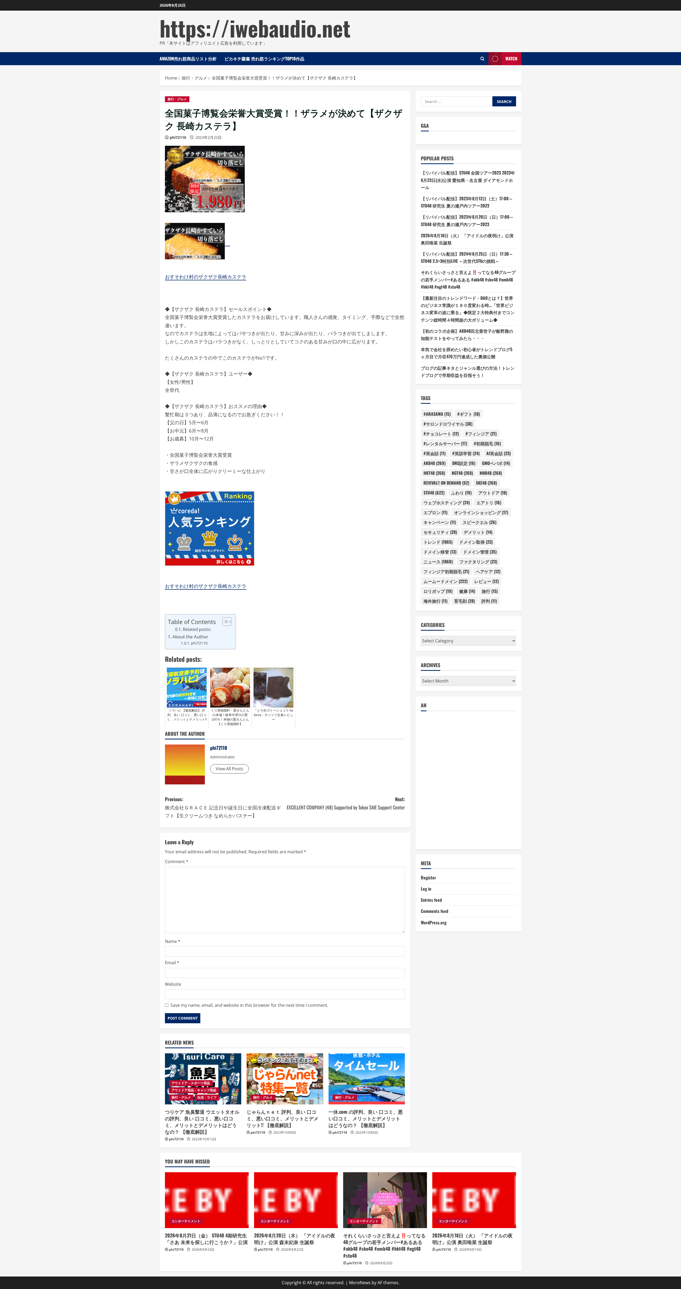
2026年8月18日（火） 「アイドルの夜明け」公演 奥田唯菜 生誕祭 (472, 1238)
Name (172, 941)
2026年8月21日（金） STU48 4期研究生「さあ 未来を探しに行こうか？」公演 (206, 1238)
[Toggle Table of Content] (224, 621)
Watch (511, 58)
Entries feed (431, 900)
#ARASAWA (437, 414)
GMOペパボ (496, 463)
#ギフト (468, 414)
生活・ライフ (207, 1097)
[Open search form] (482, 58)
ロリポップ (437, 591)
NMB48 (491, 473)
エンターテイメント (186, 1221)
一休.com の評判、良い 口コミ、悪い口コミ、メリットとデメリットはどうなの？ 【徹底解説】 (366, 1118)
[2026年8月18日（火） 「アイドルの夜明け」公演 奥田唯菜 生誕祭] (474, 1200)
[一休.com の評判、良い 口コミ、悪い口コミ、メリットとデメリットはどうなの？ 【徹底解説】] (367, 1078)
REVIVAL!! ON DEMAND (446, 483)
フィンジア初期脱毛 (446, 571)
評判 (489, 601)
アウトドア (492, 492)
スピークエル (479, 522)
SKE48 (486, 483)
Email (172, 963)
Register (428, 877)
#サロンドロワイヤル (447, 424)
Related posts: (197, 629)
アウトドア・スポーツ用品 (191, 1083)
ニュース (438, 561)
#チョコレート (441, 433)
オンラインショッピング (481, 512)
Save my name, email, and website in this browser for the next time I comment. (249, 1005)
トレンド (437, 542)
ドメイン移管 (439, 551)
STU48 (434, 492)
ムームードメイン (445, 581)
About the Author (190, 637)
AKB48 (434, 463)
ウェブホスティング (446, 502)
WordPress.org (433, 922)
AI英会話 (498, 453)
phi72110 (178, 137)
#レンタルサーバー (445, 443)
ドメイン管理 (480, 551)
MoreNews (360, 1283)
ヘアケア (488, 571)
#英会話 (434, 453)
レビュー (486, 581)
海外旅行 (435, 601)
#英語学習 (466, 453)
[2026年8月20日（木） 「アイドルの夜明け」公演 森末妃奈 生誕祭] (296, 1200)
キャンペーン (439, 522)
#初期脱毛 (487, 443)
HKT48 (434, 473)
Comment (176, 861)
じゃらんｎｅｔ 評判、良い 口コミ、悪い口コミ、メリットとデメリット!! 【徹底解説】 (282, 1118)
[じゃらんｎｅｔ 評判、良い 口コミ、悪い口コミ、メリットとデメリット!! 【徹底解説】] (285, 1078)
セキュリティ (440, 532)
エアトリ (488, 502)
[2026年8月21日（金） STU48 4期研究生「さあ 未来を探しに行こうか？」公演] (207, 1200)
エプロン (435, 512)
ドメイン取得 (476, 542)
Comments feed (434, 911)
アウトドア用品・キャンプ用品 (194, 1090)
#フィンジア (481, 433)
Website (173, 984)
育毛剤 (464, 601)
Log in (426, 888)
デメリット (478, 532)
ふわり (461, 492)
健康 (467, 591)
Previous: (223, 807)
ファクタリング (478, 561)
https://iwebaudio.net (255, 28)
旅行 (490, 591)
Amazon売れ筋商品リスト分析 (188, 58)
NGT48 (462, 473)
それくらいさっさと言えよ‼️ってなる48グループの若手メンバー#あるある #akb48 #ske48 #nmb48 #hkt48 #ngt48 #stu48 (468, 279)
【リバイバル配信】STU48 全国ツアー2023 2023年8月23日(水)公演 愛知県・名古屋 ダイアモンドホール (468, 180)
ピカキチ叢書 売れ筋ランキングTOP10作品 (264, 58)
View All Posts (229, 769)
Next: (346, 803)
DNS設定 (463, 463)
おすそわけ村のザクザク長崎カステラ (205, 276)
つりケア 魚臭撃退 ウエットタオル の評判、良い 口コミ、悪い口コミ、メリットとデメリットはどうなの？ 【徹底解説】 (202, 1121)
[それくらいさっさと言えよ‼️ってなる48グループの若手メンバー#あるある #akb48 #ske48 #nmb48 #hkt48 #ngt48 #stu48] (385, 1200)
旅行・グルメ (177, 99)
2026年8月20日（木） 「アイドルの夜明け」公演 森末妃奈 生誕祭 (294, 1238)
